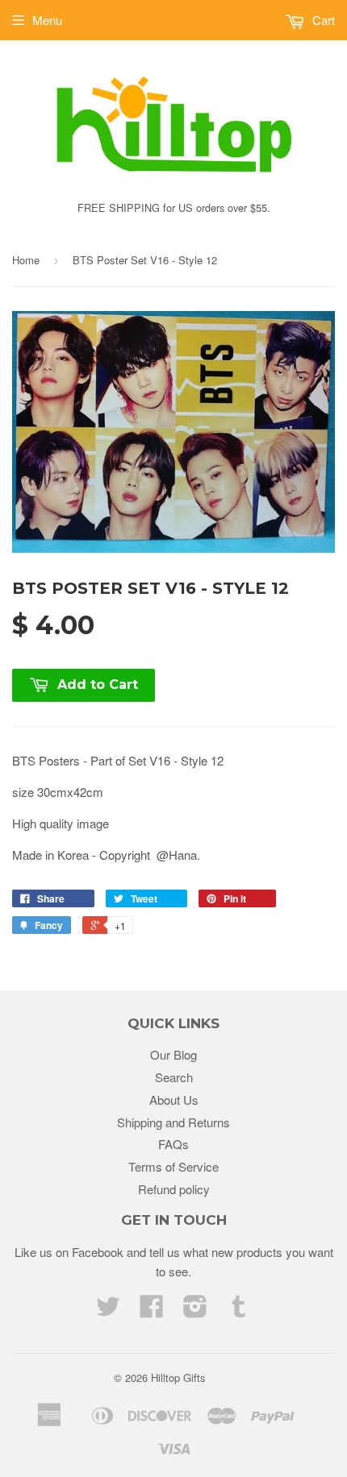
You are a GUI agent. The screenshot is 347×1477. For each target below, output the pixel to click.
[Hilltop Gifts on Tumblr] (239, 1310)
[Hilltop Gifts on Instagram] (195, 1310)
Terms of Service (173, 1166)
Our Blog (173, 1054)
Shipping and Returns (173, 1122)
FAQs (173, 1143)
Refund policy (174, 1188)
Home (26, 260)
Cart (322, 19)
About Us (174, 1099)
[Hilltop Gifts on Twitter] (108, 1310)
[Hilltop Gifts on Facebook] (152, 1310)
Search (174, 1076)
